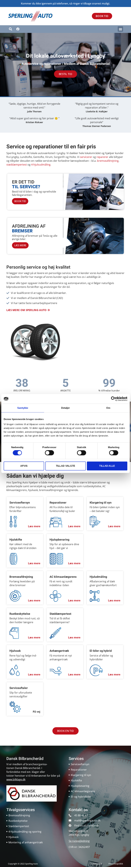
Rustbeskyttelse (19, 614)
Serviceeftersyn (19, 503)
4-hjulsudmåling (40, 164)
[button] (120, 29)
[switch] (49, 452)
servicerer (86, 157)
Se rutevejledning (79, 841)
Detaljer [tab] (65, 407)
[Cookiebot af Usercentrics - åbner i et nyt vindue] (113, 398)
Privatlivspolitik (115, 863)
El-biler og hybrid (101, 651)
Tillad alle (107, 465)
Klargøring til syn (101, 503)
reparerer (102, 157)
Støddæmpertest (60, 614)
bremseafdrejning (108, 161)
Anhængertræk (59, 651)
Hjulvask (15, 651)
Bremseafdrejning (21, 577)
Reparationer (58, 503)
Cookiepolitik (96, 863)
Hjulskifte (15, 540)
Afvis (24, 465)
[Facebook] (18, 29)
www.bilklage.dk (15, 779)
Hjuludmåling (98, 577)
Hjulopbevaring (59, 540)
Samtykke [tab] (22, 407)
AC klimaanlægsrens (63, 577)
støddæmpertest (16, 164)
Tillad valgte (65, 465)
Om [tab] (108, 407)
